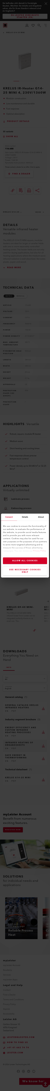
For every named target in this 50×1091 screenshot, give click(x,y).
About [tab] (41, 517)
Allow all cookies (25, 560)
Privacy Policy (39, 551)
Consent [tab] (9, 517)
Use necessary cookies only (25, 571)
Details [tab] (25, 517)
